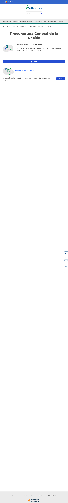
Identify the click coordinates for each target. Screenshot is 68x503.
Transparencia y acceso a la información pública (17, 21)
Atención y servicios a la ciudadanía (45, 21)
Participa (60, 21)
